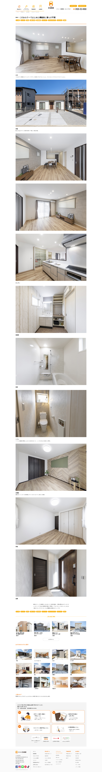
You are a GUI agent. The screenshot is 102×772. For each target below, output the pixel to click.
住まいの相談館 (59, 761)
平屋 (28, 20)
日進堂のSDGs (78, 760)
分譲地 (46, 760)
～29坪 (18, 20)
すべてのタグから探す (45, 696)
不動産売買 (68, 751)
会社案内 (77, 751)
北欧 (65, 20)
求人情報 (77, 762)
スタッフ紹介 (77, 764)
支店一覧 (77, 755)
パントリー (45, 20)
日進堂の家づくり (48, 753)
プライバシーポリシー (37, 766)
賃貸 (67, 758)
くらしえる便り (36, 758)
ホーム (34, 751)
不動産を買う (68, 753)
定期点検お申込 (82, 5)
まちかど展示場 (48, 758)
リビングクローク (52, 20)
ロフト (39, 696)
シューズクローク (29, 696)
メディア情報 (77, 766)
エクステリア (58, 764)
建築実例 (46, 755)
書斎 (34, 696)
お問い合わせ (73, 5)
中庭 (36, 696)
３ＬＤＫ (23, 20)
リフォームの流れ (59, 759)
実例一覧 (57, 757)
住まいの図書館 (48, 762)
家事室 (17, 696)
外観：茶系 (33, 20)
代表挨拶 (77, 758)
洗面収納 (38, 20)
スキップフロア (22, 696)
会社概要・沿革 (78, 753)
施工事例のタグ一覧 (48, 764)
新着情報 (34, 753)
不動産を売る (68, 755)
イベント (34, 760)
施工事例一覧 (51, 639)
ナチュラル (60, 20)
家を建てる (47, 751)
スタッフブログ (36, 755)
